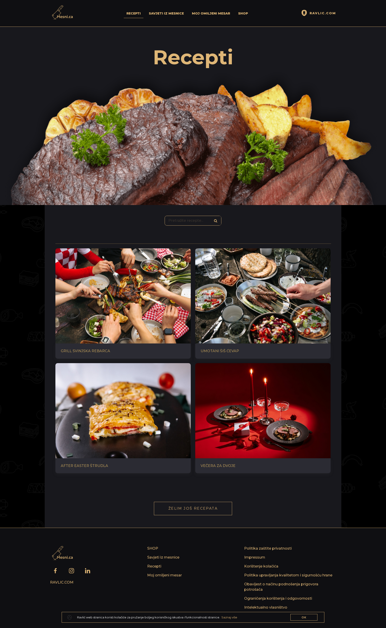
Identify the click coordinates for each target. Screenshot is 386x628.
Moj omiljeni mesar (211, 13)
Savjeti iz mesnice (166, 13)
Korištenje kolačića (261, 566)
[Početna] (61, 13)
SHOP (243, 13)
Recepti (133, 13)
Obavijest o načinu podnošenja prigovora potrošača (281, 587)
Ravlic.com (61, 582)
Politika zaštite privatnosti (268, 548)
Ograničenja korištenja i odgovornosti (278, 598)
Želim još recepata (193, 508)
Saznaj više (229, 617)
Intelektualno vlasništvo (265, 607)
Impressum (254, 557)
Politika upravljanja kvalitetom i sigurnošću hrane (288, 575)
